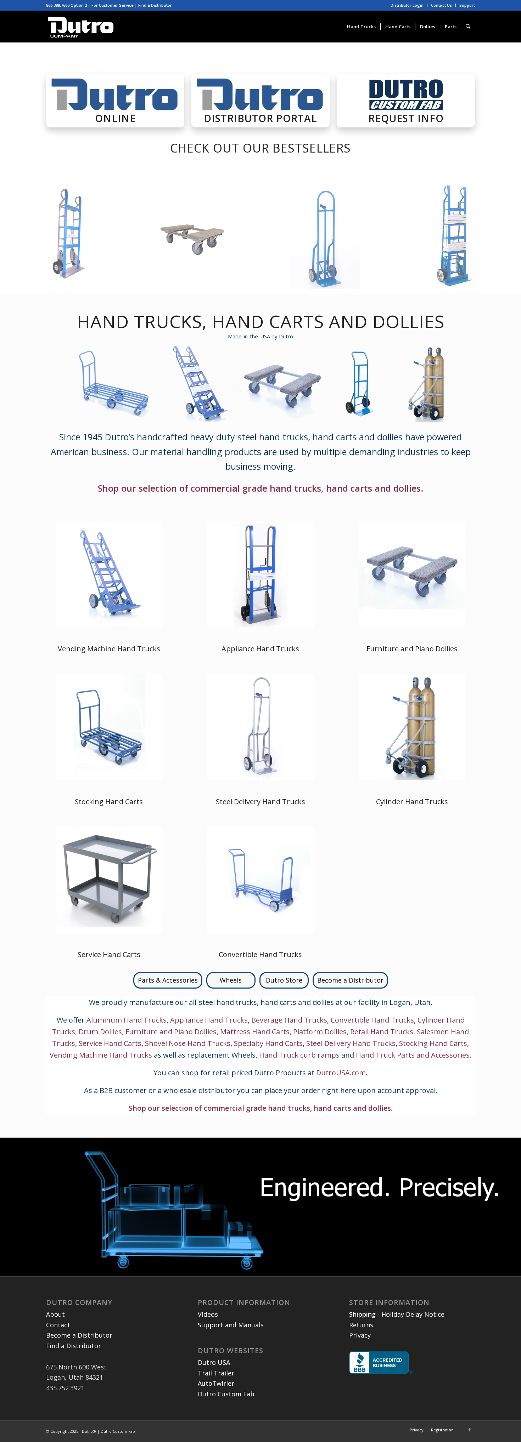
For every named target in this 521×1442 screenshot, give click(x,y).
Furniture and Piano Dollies (412, 648)
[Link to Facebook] (469, 1429)
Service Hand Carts (109, 954)
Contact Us (441, 5)
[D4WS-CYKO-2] (412, 727)
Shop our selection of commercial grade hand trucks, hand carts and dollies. (261, 488)
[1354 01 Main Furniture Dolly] (198, 238)
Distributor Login (407, 5)
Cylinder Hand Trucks (412, 801)
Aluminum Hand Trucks (126, 1020)
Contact (58, 1325)
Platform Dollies (320, 1031)
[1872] (456, 238)
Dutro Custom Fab (226, 1394)
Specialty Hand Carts (268, 1043)
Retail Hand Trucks (381, 1031)
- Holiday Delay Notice (396, 1314)
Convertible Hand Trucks (260, 954)
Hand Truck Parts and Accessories (413, 1055)
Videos (208, 1314)
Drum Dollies (100, 1031)
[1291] (260, 574)
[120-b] (260, 880)
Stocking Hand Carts (109, 801)
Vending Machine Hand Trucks (109, 648)
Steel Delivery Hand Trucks (260, 801)
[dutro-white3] (81, 26)
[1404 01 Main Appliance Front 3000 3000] (69, 238)
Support (467, 5)
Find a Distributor (155, 5)
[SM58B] (109, 727)
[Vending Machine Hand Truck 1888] (109, 574)
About (55, 1314)
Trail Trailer (216, 1373)
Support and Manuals (231, 1325)
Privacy (360, 1335)
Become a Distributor (79, 1335)
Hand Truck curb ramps (299, 1055)
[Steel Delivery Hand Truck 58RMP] (260, 727)
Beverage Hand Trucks (289, 1020)
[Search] (468, 26)
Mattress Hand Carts (255, 1031)
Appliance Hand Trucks (260, 648)
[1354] (412, 574)
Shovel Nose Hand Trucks (187, 1043)
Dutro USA (214, 1362)
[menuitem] (407, 5)
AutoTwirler (216, 1383)
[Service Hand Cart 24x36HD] (109, 880)
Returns (361, 1325)
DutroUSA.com (341, 1072)
